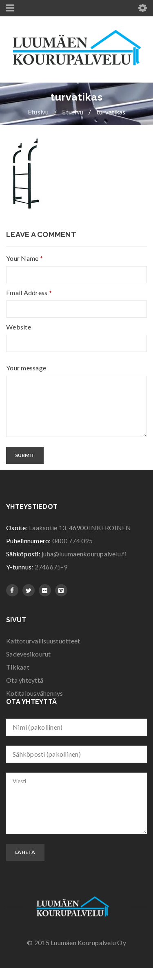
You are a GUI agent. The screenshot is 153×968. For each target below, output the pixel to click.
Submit (25, 455)
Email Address (29, 292)
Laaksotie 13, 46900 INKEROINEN (80, 527)
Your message (26, 368)
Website (18, 327)
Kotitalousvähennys (34, 693)
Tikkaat (17, 667)
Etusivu (38, 112)
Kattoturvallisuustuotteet (43, 641)
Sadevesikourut (28, 654)
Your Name (24, 258)
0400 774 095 (72, 540)
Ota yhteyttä (24, 680)
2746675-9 (51, 567)
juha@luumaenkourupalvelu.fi (84, 554)
